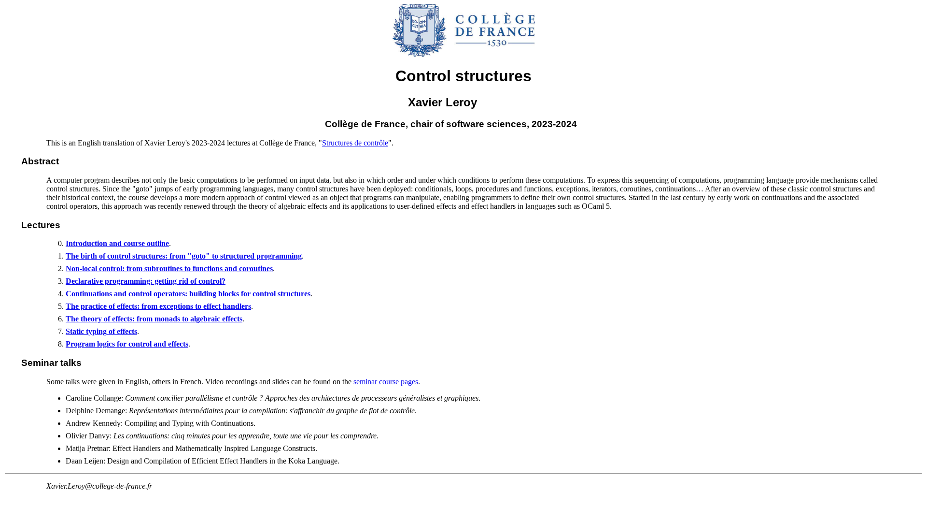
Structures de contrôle (355, 143)
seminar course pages (385, 381)
